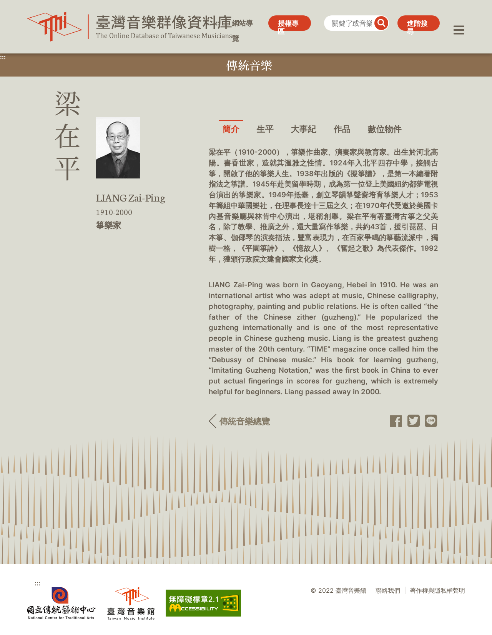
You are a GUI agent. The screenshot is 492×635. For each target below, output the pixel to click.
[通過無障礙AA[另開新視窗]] (203, 603)
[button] (459, 23)
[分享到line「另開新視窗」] (429, 421)
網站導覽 (242, 25)
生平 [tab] (265, 129)
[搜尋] (381, 23)
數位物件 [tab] (385, 129)
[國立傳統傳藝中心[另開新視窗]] (61, 603)
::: (216, 23)
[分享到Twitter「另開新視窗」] (411, 420)
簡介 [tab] (231, 129)
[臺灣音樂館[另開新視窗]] (131, 603)
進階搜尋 (417, 25)
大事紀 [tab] (303, 129)
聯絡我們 (388, 590)
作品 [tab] (342, 129)
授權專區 (288, 25)
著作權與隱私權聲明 (437, 590)
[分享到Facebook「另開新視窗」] (394, 421)
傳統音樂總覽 (244, 421)
